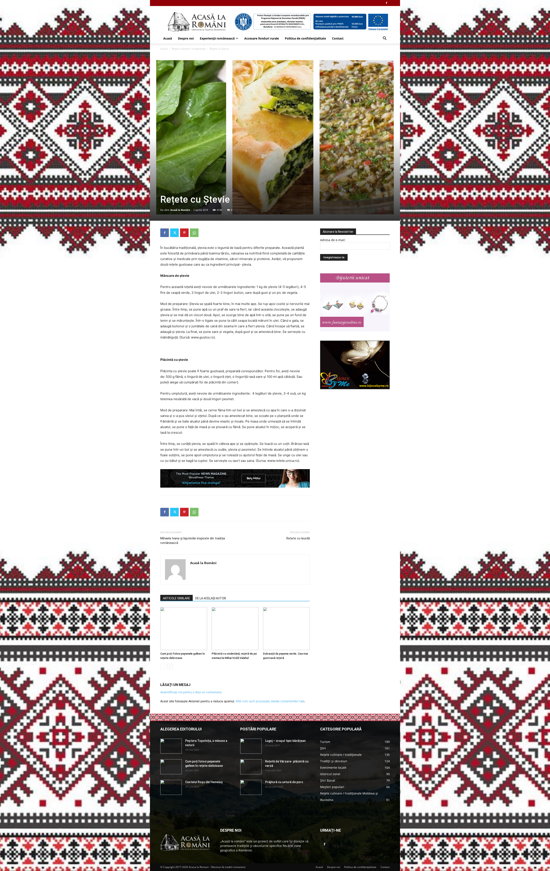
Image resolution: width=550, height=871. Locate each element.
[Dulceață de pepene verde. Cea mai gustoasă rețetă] (286, 628)
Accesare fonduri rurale (261, 38)
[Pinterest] (184, 232)
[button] (384, 39)
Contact (338, 38)
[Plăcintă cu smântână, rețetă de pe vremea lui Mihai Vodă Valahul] (235, 628)
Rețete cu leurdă (298, 538)
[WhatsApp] (194, 232)
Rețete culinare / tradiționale (189, 49)
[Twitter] (174, 232)
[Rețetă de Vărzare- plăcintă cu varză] (251, 766)
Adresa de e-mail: (332, 240)
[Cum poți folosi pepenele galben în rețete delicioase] (183, 628)
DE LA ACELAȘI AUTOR (210, 598)
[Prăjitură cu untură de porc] (251, 787)
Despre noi (186, 38)
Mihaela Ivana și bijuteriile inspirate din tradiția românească (192, 540)
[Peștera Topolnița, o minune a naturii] (171, 746)
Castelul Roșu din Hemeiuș (204, 782)
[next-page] (170, 666)
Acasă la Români (180, 209)
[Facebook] (386, 3)
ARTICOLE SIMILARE (176, 598)
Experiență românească (217, 38)
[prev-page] (163, 666)
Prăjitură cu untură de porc (284, 782)
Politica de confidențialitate (305, 38)
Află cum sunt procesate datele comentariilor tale (270, 701)
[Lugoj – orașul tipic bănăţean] (251, 746)
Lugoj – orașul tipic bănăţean (285, 740)
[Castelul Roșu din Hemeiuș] (171, 787)
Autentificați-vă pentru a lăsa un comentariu (191, 692)
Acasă (167, 38)
